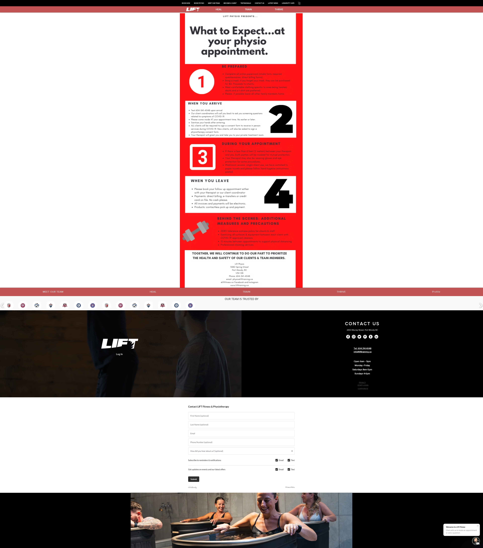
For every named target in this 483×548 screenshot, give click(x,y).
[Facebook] (348, 337)
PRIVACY (362, 382)
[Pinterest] (365, 337)
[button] (299, 3)
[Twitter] (359, 337)
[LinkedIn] (376, 337)
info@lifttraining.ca (362, 352)
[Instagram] (354, 337)
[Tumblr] (371, 337)
